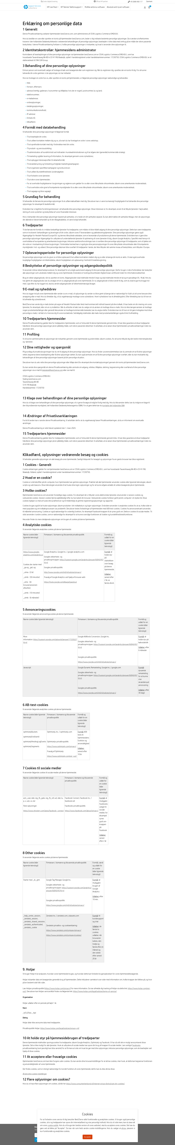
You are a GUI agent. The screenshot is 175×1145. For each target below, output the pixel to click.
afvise (123, 1128)
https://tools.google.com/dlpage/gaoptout (60, 582)
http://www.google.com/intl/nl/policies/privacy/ (62, 572)
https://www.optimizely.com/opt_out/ (62, 756)
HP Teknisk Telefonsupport (71, 7)
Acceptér (87, 1137)
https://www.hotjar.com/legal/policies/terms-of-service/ (95, 991)
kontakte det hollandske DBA (113, 405)
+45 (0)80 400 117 (136, 2)
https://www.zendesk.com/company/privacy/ (63, 930)
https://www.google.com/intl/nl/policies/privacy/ (97, 662)
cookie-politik (53, 1125)
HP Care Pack (52, 7)
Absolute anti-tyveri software (118, 7)
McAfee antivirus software (95, 7)
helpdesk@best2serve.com (52, 370)
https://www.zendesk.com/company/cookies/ (63, 935)
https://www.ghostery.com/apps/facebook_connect (43, 810)
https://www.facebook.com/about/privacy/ (81, 810)
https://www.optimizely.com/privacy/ (61, 746)
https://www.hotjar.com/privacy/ (57, 988)
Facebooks (136, 1045)
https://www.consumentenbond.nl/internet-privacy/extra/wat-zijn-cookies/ (95, 1083)
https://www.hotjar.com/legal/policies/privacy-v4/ (59, 1028)
